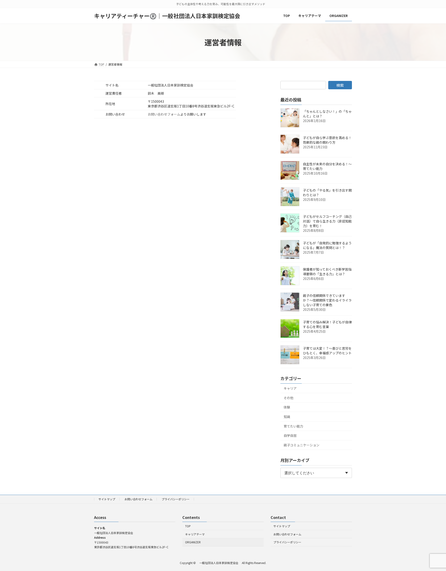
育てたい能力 (293, 426)
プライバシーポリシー (176, 499)
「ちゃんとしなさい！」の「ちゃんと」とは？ (327, 113)
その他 (288, 397)
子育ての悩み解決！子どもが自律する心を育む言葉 (327, 324)
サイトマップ (106, 499)
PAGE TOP (432, 549)
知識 (287, 416)
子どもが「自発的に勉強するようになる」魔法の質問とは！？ (327, 245)
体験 (287, 407)
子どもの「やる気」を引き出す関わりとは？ (327, 192)
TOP (188, 526)
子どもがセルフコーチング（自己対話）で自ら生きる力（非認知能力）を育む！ (327, 221)
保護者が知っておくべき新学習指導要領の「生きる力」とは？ (327, 271)
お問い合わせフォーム (164, 114)
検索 (340, 85)
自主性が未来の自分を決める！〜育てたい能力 (327, 166)
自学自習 (290, 435)
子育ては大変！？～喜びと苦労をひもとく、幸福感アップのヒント (327, 350)
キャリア (290, 388)
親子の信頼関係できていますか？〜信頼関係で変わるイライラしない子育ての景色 (327, 300)
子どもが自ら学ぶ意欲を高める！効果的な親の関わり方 (327, 140)
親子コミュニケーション (301, 445)
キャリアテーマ (195, 534)
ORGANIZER (193, 542)
